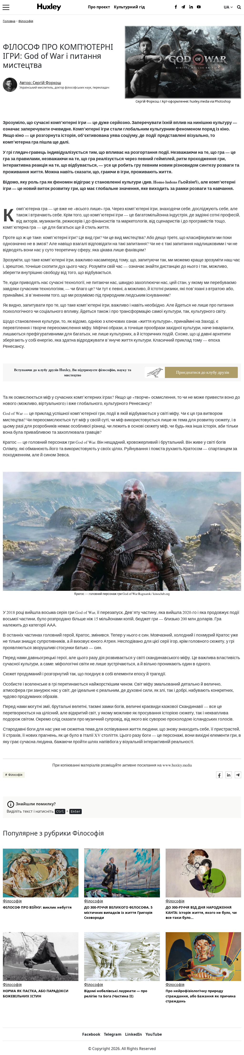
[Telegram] (183, 7)
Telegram (113, 1034)
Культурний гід (129, 7)
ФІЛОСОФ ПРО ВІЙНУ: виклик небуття (37, 907)
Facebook (91, 1034)
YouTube (154, 1034)
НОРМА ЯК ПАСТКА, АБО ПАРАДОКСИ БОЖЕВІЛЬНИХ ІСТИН (35, 993)
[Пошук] (239, 6)
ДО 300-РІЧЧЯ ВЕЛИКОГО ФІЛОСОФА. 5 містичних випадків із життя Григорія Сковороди (118, 912)
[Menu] (6, 7)
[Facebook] (176, 7)
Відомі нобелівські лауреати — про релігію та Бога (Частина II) (115, 993)
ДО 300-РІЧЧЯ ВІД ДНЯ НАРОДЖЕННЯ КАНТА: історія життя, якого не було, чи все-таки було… (201, 912)
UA (226, 7)
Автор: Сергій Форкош (40, 82)
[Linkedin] (191, 7)
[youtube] (199, 7)
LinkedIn (133, 1034)
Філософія (25, 21)
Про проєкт (99, 7)
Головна (9, 21)
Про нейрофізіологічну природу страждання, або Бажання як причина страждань (201, 996)
